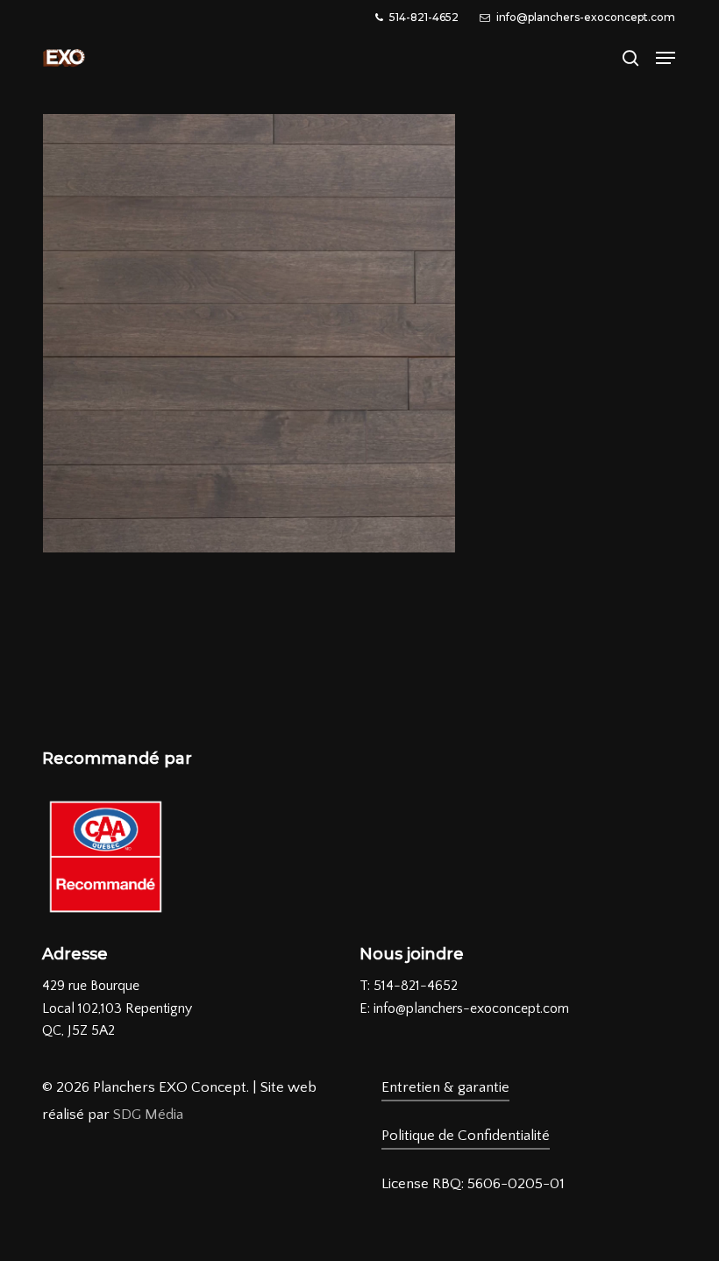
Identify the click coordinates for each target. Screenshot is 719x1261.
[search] (630, 57)
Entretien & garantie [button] (445, 1087)
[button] (665, 58)
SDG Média (148, 1114)
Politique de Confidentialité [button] (465, 1135)
